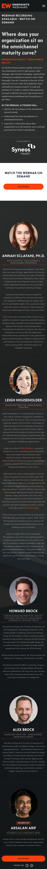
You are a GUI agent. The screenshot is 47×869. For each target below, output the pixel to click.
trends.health (32, 508)
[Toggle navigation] (43, 6)
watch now (23, 187)
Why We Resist (27, 448)
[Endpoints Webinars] (17, 6)
